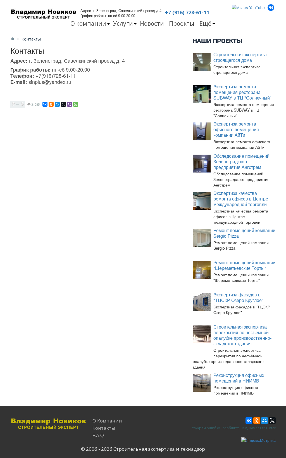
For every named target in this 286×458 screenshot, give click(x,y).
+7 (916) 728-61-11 (187, 12)
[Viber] (69, 104)
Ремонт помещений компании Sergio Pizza (244, 233)
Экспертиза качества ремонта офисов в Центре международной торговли (240, 198)
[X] (63, 104)
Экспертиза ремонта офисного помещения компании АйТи (236, 129)
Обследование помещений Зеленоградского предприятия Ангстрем (241, 161)
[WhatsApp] (75, 104)
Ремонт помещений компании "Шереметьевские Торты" (244, 265)
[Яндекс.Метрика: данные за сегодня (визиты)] (258, 440)
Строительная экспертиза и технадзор (159, 449)
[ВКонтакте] (44, 104)
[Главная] (12, 38)
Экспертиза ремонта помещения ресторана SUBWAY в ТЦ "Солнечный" (242, 92)
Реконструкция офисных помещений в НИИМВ (238, 378)
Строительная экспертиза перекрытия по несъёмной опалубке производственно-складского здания (242, 335)
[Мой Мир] (57, 104)
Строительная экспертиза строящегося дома (240, 57)
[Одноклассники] (51, 104)
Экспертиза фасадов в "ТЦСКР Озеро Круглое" (238, 297)
